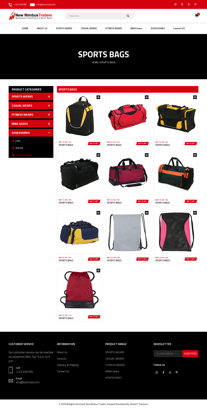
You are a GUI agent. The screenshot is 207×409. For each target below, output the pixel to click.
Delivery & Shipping (67, 365)
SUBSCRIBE (190, 353)
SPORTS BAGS (23, 155)
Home (95, 62)
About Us (62, 352)
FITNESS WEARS (115, 365)
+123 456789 (20, 4)
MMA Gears (112, 371)
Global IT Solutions (139, 404)
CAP (17, 141)
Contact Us (63, 371)
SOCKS (19, 148)
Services (62, 359)
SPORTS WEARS (114, 352)
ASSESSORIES (113, 378)
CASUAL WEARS (114, 359)
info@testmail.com (45, 4)
